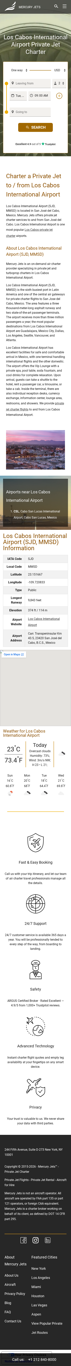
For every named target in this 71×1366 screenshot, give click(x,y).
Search (38, 127)
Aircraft (10, 1285)
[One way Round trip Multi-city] (17, 70)
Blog (8, 1303)
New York (38, 1269)
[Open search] (56, 6)
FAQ (8, 1312)
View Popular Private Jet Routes (46, 1328)
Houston (37, 1296)
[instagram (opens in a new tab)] (36, 1241)
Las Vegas (39, 1305)
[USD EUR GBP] (58, 70)
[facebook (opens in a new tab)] (23, 1241)
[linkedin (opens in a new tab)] (48, 1241)
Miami (36, 1287)
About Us (11, 1275)
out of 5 (28, 144)
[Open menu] (64, 6)
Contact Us (13, 1321)
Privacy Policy (15, 1294)
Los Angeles (40, 1278)
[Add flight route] (59, 96)
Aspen (36, 1314)
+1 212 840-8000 (42, 1359)
